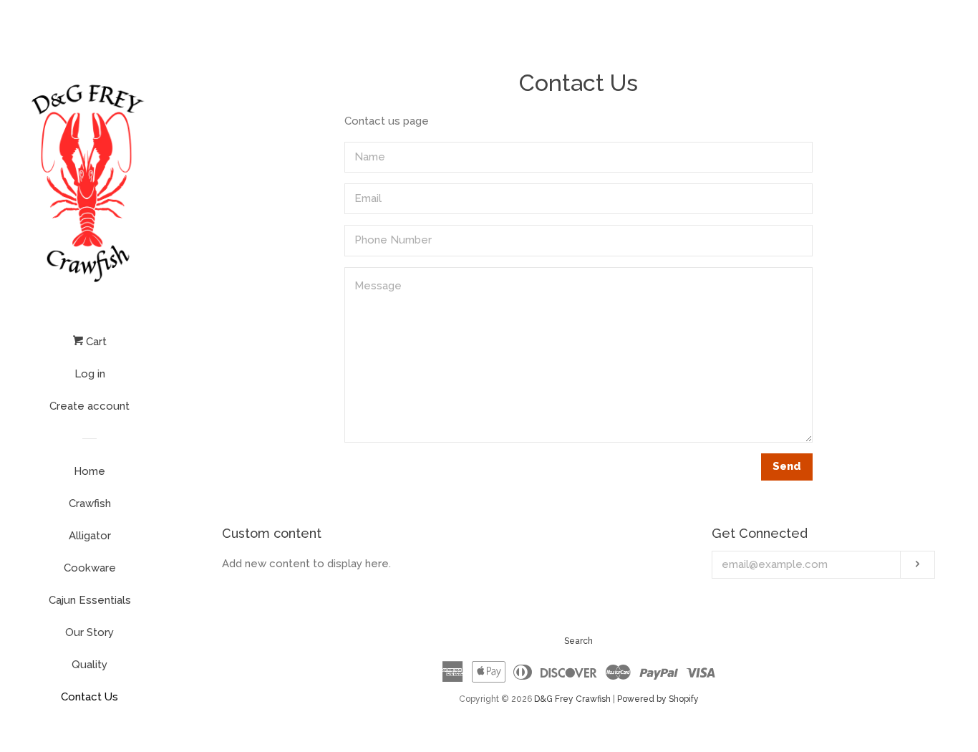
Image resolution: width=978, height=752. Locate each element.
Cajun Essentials (90, 600)
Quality (89, 664)
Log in (89, 373)
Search (578, 641)
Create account (89, 406)
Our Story (89, 632)
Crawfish (90, 503)
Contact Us (89, 696)
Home (89, 471)
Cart (95, 341)
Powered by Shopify (658, 699)
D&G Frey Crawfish (572, 699)
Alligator (90, 535)
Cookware (90, 567)
